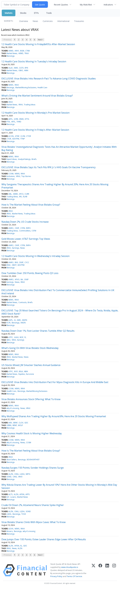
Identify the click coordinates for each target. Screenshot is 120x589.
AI (15, 320)
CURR (27, 194)
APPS (27, 494)
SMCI (8, 340)
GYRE (16, 119)
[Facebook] (100, 570)
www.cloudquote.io (69, 567)
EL (21, 545)
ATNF (17, 136)
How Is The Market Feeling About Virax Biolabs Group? (30, 204)
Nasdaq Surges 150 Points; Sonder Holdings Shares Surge (32, 467)
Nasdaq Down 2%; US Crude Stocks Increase (25, 221)
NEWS (10, 85)
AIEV (10, 422)
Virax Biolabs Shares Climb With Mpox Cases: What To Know (33, 522)
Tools (49, 13)
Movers (9, 531)
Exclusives (10, 176)
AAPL (10, 320)
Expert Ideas (11, 159)
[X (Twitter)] (93, 570)
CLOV (21, 422)
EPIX (26, 68)
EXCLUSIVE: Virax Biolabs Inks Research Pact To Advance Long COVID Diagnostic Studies (48, 78)
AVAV (16, 337)
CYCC (27, 262)
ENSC (8, 265)
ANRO (10, 228)
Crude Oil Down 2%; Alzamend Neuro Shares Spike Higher (32, 505)
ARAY (17, 50)
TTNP (22, 139)
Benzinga (10, 56)
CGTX (21, 68)
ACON (11, 136)
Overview (23, 21)
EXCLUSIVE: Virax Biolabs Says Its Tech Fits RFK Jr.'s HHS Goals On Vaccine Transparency (48, 167)
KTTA (27, 119)
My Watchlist (86, 4)
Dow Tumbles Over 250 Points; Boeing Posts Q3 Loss (29, 273)
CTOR (28, 136)
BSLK (21, 371)
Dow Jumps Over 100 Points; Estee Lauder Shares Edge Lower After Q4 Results (43, 539)
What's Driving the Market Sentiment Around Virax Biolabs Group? (37, 95)
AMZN (24, 320)
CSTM (22, 228)
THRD (19, 121)
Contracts (22, 302)
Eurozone (30, 374)
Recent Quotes (61, 4)
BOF (21, 337)
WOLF (20, 425)
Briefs (34, 159)
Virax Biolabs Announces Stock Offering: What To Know (30, 399)
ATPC (10, 337)
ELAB (25, 196)
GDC (26, 422)
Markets (8, 13)
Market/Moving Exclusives (25, 87)
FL (25, 337)
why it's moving (12, 408)
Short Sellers (11, 459)
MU (20, 196)
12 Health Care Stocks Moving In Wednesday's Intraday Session (35, 256)
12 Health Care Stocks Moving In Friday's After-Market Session (35, 129)
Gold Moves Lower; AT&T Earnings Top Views (25, 238)
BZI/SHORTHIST (33, 459)
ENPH (28, 228)
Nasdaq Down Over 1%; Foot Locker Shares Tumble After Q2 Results (37, 330)
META (28, 474)
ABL (10, 194)
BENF (15, 422)
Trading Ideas (29, 104)
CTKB (27, 50)
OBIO (20, 70)
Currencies (48, 21)
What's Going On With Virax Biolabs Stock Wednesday (30, 348)
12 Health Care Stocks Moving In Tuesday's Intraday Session (33, 61)
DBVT (14, 265)
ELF (7, 497)
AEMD (10, 50)
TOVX (23, 514)
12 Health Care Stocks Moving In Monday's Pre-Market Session (35, 112)
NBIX (26, 371)
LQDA (22, 474)
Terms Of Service (74, 576)
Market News (11, 53)
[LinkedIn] (107, 570)
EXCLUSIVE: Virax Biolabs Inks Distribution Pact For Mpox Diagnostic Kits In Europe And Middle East (54, 382)
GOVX (10, 528)
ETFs (36, 13)
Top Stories (26, 176)
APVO (17, 279)
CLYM (22, 136)
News (35, 21)
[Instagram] (114, 570)
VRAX (16, 85)
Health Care (42, 87)
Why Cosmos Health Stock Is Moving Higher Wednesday (31, 433)
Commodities (24, 230)
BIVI (16, 262)
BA (22, 279)
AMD (19, 320)
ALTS (10, 494)
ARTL (10, 119)
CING (16, 474)
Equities (21, 374)
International (63, 21)
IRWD (21, 119)
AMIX (16, 68)
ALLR (10, 68)
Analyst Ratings (24, 159)
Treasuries (79, 21)
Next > (40, 39)
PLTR (8, 322)
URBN (8, 425)
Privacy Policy (56, 576)
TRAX (26, 53)
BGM (22, 50)
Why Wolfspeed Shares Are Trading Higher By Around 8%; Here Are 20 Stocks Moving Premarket (53, 416)
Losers (13, 497)
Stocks (23, 13)
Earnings (15, 248)
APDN (21, 494)
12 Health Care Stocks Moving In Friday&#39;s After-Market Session (38, 44)
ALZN (10, 474)
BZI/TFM (15, 139)
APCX (21, 194)
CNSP (17, 228)
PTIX (8, 121)
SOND (8, 476)
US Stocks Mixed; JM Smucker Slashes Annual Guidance (30, 365)
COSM (10, 173)
